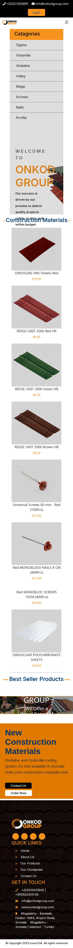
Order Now (18, 793)
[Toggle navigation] (67, 22)
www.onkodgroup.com (38, 907)
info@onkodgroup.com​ (38, 901)
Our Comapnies (32, 869)
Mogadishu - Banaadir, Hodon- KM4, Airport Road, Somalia (35, 918)
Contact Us (18, 785)
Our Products (30, 863)
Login (36, 12)
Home (25, 850)
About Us (27, 857)
